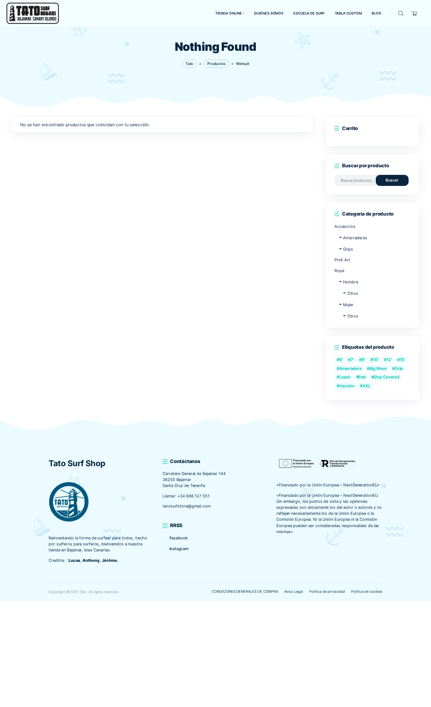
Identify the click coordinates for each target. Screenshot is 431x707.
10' (376, 359)
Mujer (348, 304)
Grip (399, 368)
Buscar (392, 180)
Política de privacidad (327, 591)
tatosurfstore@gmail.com (186, 506)
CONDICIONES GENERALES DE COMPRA (245, 591)
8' (363, 359)
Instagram (178, 548)
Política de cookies (366, 591)
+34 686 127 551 (193, 496)
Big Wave (378, 368)
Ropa (339, 270)
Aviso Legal (293, 591)
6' (341, 359)
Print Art (342, 260)
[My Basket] (414, 13)
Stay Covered (386, 377)
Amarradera (350, 368)
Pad (362, 377)
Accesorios (345, 226)
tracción (347, 385)
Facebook (178, 538)
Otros (352, 293)
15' (402, 359)
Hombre (350, 282)
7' (352, 359)
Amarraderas (355, 237)
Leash (345, 377)
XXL (366, 385)
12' (389, 359)
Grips (348, 249)
